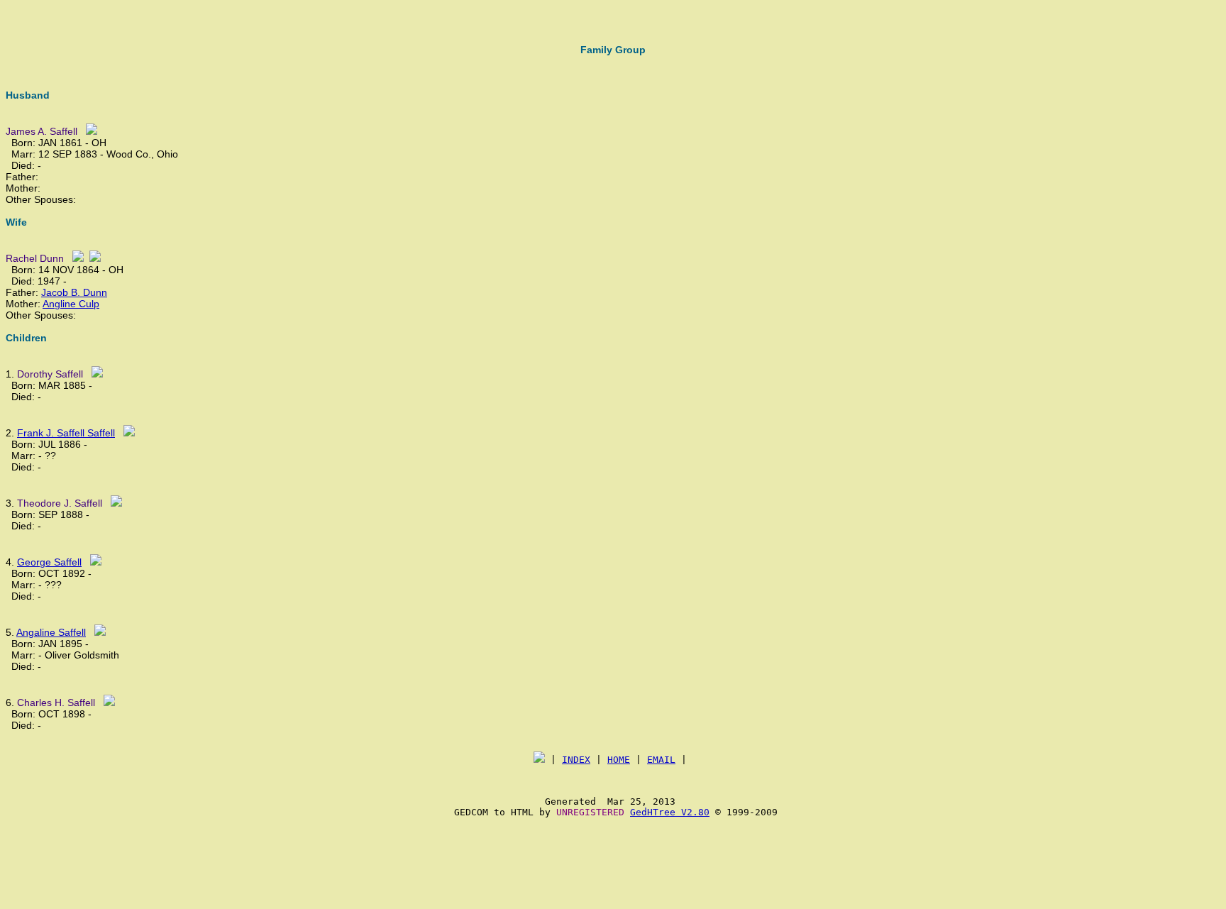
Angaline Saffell (51, 632)
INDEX (576, 759)
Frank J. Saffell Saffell (66, 433)
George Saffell (49, 562)
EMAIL (661, 759)
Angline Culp (71, 303)
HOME (618, 759)
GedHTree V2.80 (669, 812)
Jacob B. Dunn (74, 292)
